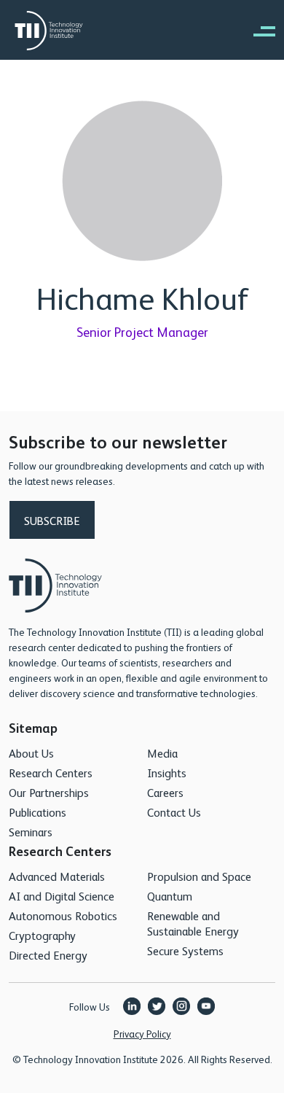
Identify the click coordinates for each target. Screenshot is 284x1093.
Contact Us (174, 812)
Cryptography (42, 935)
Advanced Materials (57, 876)
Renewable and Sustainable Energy (193, 923)
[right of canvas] (257, 30)
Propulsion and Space (199, 876)
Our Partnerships (49, 792)
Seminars (30, 831)
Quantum (169, 895)
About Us (31, 753)
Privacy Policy (142, 1033)
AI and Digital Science (61, 895)
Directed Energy (48, 954)
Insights (166, 772)
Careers (165, 792)
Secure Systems (185, 950)
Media (162, 753)
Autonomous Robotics (63, 915)
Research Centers (50, 772)
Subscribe (52, 520)
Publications (37, 812)
